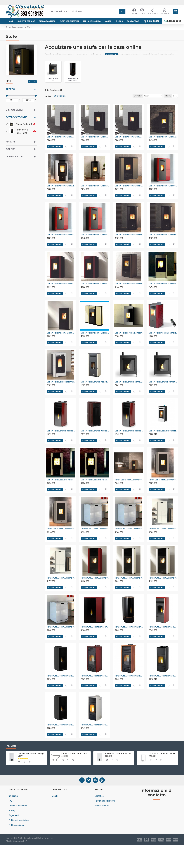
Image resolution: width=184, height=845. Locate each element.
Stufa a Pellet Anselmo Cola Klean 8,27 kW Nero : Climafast (129, 284)
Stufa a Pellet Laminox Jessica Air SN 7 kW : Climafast (129, 431)
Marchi (10, 141)
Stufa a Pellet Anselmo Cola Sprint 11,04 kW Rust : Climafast (95, 333)
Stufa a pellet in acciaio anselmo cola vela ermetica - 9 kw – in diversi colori (129, 333)
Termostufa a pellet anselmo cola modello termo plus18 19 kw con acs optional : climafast (61, 627)
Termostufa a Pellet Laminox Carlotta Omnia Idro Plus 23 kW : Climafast (95, 725)
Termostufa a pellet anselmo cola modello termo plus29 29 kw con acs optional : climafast (129, 529)
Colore (10, 149)
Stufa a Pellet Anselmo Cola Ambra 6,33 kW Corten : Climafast (95, 137)
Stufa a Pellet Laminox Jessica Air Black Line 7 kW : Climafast (61, 431)
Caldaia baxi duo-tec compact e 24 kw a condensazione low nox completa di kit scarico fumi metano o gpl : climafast (32, 753)
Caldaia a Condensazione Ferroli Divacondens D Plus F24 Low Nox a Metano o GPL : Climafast (163, 753)
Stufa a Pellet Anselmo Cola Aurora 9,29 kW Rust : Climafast (61, 186)
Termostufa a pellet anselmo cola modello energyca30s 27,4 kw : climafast (163, 578)
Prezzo (10, 89)
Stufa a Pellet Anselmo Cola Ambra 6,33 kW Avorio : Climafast (61, 137)
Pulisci (33, 82)
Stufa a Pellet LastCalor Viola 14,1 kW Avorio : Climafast (61, 480)
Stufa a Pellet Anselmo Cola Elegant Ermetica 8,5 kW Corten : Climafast (129, 235)
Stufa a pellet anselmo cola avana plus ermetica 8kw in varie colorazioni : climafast (95, 186)
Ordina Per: (138, 96)
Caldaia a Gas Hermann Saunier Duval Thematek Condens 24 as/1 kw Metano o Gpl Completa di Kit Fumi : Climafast (119, 753)
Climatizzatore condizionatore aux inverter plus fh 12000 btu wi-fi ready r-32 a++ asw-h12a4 (75, 753)
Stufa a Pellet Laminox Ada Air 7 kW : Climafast (95, 382)
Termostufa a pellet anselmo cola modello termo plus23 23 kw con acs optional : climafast (95, 529)
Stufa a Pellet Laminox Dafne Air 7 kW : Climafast (129, 382)
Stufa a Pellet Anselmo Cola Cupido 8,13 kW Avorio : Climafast (163, 186)
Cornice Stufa (15, 156)
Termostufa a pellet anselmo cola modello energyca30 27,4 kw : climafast (129, 578)
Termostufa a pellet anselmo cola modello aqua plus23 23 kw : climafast (61, 578)
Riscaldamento (17, 27)
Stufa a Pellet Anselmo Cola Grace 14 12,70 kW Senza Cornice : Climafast (95, 284)
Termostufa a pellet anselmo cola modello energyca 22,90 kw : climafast (95, 578)
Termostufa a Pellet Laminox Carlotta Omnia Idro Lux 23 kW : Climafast (163, 676)
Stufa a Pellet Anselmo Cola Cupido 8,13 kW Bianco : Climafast (61, 235)
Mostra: (168, 96)
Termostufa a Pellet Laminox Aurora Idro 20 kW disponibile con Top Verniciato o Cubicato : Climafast (129, 627)
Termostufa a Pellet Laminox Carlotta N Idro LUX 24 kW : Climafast (163, 627)
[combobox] (84, 11)
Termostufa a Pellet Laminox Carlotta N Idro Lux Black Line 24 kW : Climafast (61, 676)
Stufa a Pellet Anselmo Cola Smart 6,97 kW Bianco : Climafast (61, 333)
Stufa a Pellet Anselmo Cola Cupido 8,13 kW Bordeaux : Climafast (95, 235)
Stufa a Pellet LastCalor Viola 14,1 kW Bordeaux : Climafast (95, 480)
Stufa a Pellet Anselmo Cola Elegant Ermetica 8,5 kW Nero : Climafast (163, 235)
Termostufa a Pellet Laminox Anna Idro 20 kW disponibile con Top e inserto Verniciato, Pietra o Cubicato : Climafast (95, 627)
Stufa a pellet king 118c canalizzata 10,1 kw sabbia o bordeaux (163, 333)
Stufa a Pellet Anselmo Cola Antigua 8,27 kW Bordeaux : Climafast (163, 137)
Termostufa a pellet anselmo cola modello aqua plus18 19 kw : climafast (163, 529)
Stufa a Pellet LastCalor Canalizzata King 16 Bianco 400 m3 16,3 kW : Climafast (163, 431)
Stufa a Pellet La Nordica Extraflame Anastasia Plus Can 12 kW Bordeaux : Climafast (61, 382)
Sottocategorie (16, 117)
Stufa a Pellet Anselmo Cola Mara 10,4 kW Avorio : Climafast (163, 284)
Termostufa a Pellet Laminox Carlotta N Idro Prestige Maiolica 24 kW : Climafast (129, 676)
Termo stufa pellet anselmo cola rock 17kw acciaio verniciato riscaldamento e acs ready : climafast (163, 480)
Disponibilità (14, 110)
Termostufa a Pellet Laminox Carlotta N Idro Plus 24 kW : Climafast (95, 676)
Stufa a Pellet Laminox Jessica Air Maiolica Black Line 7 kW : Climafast (95, 431)
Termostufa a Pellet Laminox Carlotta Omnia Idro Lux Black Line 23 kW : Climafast (61, 725)
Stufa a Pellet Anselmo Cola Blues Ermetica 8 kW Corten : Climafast (129, 186)
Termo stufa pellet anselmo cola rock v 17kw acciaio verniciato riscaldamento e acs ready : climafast (61, 529)
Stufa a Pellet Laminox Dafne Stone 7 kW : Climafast (163, 382)
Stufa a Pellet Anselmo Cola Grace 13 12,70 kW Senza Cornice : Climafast (61, 284)
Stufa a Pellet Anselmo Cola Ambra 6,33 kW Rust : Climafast (129, 137)
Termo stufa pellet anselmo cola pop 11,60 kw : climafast (129, 480)
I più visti (11, 746)
